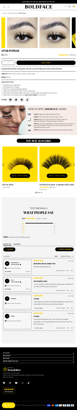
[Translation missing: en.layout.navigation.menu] (4, 7)
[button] (67, 55)
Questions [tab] (17, 244)
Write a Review (66, 249)
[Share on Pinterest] (22, 100)
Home (4, 13)
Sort (56, 256)
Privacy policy (27, 405)
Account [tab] (6, 353)
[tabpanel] (19, 167)
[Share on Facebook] (10, 100)
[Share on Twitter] (16, 100)
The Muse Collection (12, 13)
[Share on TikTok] (27, 100)
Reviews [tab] (7, 244)
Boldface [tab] (6, 355)
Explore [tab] (6, 358)
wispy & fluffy (6, 187)
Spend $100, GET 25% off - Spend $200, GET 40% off (38, 1)
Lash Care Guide (31, 95)
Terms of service (40, 405)
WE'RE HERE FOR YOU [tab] (10, 361)
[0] (73, 6)
